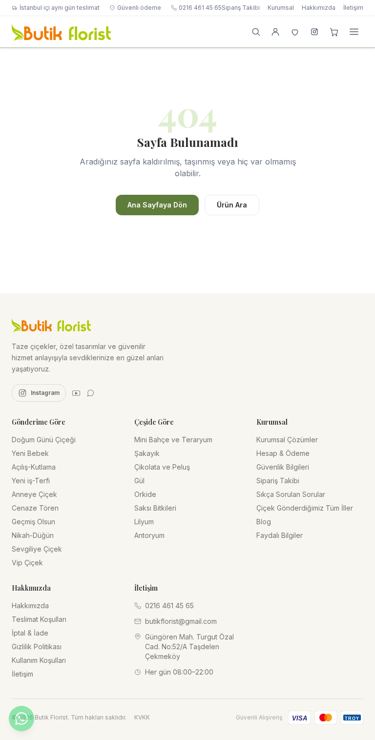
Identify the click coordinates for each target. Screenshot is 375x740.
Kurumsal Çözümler (287, 439)
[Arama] (256, 32)
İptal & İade (30, 633)
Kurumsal (281, 7)
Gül (139, 480)
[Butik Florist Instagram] (314, 32)
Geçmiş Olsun (33, 521)
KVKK (142, 717)
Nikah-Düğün (33, 535)
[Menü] (354, 31)
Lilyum (144, 521)
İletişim (353, 7)
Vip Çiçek (27, 562)
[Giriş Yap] (275, 32)
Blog (263, 521)
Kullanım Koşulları (39, 660)
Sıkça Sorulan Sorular (290, 494)
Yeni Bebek (30, 453)
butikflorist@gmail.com (181, 621)
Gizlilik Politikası (37, 646)
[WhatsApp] (90, 393)
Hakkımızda (318, 7)
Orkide (145, 494)
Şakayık (147, 453)
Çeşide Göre (154, 422)
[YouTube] (76, 393)
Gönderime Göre (38, 422)
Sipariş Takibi (241, 7)
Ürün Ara (232, 205)
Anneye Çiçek (34, 494)
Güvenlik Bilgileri (282, 467)
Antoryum (149, 535)
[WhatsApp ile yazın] (21, 718)
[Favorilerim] (295, 32)
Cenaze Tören (35, 508)
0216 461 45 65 (200, 7)
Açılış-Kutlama (34, 467)
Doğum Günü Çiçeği (44, 439)
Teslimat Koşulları (39, 619)
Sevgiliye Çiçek (37, 549)
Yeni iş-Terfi (31, 480)
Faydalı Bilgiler (279, 535)
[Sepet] (334, 32)
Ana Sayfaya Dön (157, 205)
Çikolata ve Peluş (162, 467)
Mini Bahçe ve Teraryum (173, 439)
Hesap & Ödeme (283, 453)
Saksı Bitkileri (155, 508)
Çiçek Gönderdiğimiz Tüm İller (304, 508)
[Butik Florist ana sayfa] (51, 324)
